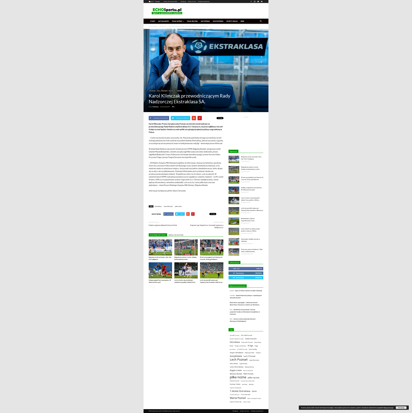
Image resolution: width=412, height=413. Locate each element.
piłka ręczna (253, 377)
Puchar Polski (235, 384)
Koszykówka (218, 21)
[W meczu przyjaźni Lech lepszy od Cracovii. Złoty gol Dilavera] (211, 247)
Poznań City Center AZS (247, 381)
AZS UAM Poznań (246, 335)
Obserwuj (258, 273)
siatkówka (244, 384)
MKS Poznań (248, 374)
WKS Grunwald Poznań (254, 398)
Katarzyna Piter (249, 353)
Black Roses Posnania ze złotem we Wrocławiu (244, 305)
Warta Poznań (238, 398)
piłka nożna (178, 206)
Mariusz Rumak (236, 374)
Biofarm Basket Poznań (237, 339)
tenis (254, 391)
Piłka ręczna (192, 21)
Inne (242, 21)
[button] (260, 21)
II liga (256, 346)
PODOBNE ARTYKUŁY (158, 235)
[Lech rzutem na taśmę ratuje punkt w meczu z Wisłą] (234, 231)
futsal (231, 346)
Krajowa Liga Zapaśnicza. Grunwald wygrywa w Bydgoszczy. (206, 226)
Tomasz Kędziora (234, 394)
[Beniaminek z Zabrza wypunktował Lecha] (234, 221)
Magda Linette (236, 370)
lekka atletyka (234, 363)
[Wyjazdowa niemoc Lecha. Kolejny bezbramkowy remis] (186, 247)
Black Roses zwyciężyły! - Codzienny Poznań (244, 302)
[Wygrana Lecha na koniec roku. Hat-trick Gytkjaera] (160, 247)
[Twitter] (258, 1)
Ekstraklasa (158, 206)
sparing (251, 384)
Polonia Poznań (234, 381)
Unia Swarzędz (245, 394)
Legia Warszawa (254, 360)
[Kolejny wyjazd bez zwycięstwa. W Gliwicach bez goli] (160, 270)
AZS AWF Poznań (234, 335)
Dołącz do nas (192, 1)
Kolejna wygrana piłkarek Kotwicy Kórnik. (163, 225)
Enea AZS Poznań (247, 342)
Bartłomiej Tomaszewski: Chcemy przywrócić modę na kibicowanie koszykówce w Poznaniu (245, 312)
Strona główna (153, 26)
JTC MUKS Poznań (242, 349)
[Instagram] (254, 1)
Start (152, 21)
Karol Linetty (253, 349)
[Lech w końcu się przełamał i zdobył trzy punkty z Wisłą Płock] (186, 270)
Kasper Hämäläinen (236, 353)
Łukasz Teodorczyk (235, 402)
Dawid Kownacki (251, 339)
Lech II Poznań (249, 356)
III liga (250, 346)
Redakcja (183, 1)
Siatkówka (205, 21)
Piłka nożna (177, 21)
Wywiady (179, 91)
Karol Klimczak (168, 206)
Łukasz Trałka (246, 402)
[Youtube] (261, 1)
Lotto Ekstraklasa (236, 367)
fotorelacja (257, 342)
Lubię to (259, 268)
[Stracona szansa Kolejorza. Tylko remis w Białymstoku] (234, 252)
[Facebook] (251, 1)
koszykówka (236, 356)
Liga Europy (243, 363)
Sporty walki (232, 21)
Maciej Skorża (249, 367)
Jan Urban (233, 349)
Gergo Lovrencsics (240, 346)
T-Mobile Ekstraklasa (240, 391)
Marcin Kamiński (248, 370)
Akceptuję (401, 408)
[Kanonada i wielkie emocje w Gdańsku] (234, 241)
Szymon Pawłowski (235, 388)
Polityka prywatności (204, 1)
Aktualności (163, 21)
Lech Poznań (172, 91)
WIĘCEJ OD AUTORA (175, 235)
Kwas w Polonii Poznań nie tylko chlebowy (248, 291)
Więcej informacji (388, 407)
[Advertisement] (224, 11)
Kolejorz (258, 353)
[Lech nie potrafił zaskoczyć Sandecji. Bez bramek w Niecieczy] (211, 270)
